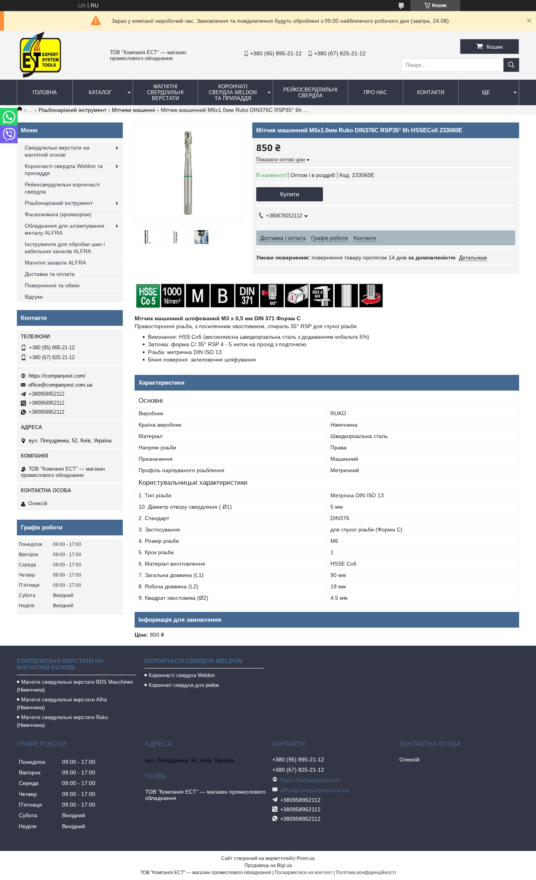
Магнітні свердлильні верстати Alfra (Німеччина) (62, 703)
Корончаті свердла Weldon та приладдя (233, 92)
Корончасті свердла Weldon (182, 675)
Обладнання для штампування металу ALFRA (64, 229)
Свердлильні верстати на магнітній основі (57, 151)
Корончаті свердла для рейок (184, 685)
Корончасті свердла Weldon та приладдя (64, 169)
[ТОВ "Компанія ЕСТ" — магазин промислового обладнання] (40, 76)
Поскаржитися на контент (303, 872)
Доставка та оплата (50, 274)
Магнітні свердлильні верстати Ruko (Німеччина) (62, 721)
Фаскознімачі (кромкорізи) (58, 214)
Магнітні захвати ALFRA (55, 262)
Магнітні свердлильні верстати (165, 92)
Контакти (430, 92)
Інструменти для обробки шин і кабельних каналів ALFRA (65, 247)
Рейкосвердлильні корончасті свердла (62, 188)
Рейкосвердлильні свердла (310, 93)
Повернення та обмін (52, 285)
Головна (45, 92)
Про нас (375, 92)
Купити (289, 194)
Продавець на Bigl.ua (268, 865)
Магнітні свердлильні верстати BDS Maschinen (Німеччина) (75, 686)
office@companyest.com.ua (60, 385)
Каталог (100, 92)
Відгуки (34, 297)
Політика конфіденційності (366, 872)
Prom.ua (306, 858)
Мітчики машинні (133, 110)
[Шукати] (511, 65)
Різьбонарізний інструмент (72, 110)
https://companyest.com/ (57, 376)
